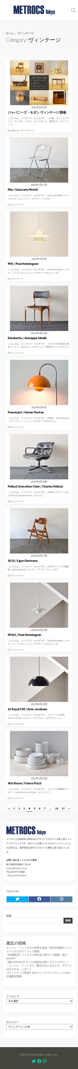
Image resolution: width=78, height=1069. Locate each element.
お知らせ (15, 130)
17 (63, 808)
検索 (8, 915)
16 (56, 808)
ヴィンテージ (27, 130)
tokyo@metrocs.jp (16, 868)
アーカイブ (12, 996)
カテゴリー (12, 1022)
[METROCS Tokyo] (34, 10)
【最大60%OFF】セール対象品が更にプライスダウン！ (37, 962)
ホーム (10, 33)
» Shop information (16, 875)
